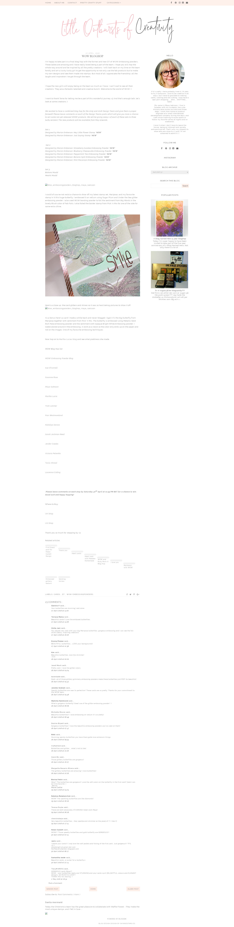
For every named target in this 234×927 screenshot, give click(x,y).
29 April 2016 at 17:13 (60, 823)
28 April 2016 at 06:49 (60, 717)
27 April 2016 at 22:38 (60, 646)
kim (53, 652)
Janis (53, 841)
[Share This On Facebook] (127, 594)
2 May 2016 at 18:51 (59, 879)
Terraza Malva (57, 617)
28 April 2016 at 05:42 (60, 682)
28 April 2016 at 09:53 (60, 740)
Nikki (53, 735)
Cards (57, 594)
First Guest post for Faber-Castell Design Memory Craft (50, 552)
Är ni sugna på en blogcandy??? (170, 291)
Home (93, 889)
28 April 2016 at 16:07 (60, 762)
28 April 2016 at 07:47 (60, 728)
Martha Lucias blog (68, 339)
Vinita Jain (56, 628)
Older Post (133, 889)
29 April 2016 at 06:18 (60, 801)
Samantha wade (58, 857)
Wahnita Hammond (60, 701)
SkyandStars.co (127, 923)
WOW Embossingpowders (80, 594)
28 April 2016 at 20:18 (60, 773)
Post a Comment (55, 883)
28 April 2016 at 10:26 (60, 751)
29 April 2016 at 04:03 (60, 790)
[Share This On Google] (138, 594)
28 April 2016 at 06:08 (60, 706)
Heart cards (76, 553)
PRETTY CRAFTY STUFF (90, 3)
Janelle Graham (58, 688)
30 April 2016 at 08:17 (60, 851)
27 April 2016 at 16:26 (60, 635)
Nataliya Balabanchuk (61, 796)
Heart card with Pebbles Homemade (90, 559)
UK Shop (49, 514)
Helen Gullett (57, 830)
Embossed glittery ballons (50, 581)
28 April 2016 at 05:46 (60, 695)
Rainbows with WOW (128, 566)
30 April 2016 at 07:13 (60, 835)
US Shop (49, 523)
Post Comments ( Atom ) (69, 894)
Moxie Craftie (56, 787)
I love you (115, 562)
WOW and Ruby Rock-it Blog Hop (103, 562)
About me (59, 3)
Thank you (63, 550)
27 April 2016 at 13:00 (60, 611)
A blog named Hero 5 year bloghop (170, 239)
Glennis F (55, 606)
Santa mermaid (53, 902)
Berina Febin (57, 779)
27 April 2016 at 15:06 (60, 622)
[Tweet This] (130, 594)
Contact (72, 3)
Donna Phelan (57, 641)
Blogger (122, 919)
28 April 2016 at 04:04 (60, 670)
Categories (113, 3)
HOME (48, 3)
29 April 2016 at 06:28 (60, 812)
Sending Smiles (62, 580)
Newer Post (52, 889)
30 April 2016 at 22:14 (60, 862)
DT (63, 594)
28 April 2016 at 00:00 (60, 659)
